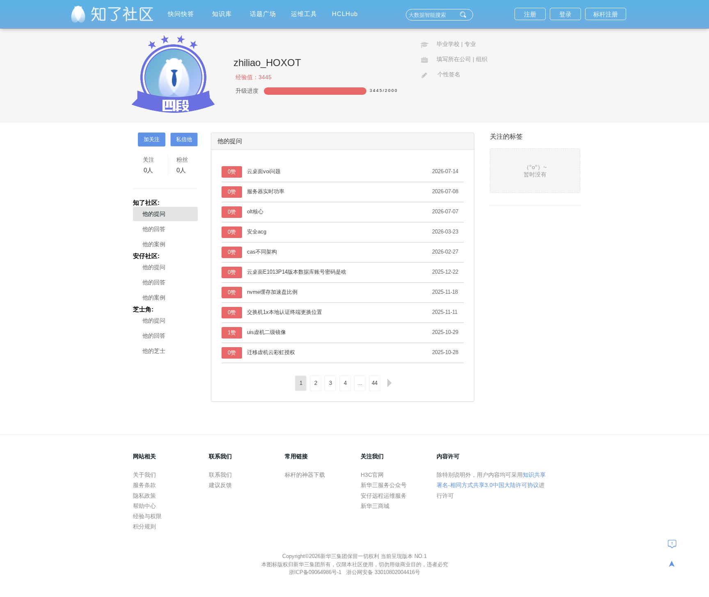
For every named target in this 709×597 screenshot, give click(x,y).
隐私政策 (144, 495)
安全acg (256, 232)
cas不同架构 (262, 252)
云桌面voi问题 (264, 171)
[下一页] (389, 383)
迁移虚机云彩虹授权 (271, 352)
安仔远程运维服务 (384, 495)
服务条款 (144, 485)
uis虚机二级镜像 (266, 332)
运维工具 (304, 13)
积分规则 (144, 526)
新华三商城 (375, 506)
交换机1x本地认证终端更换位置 (284, 312)
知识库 (222, 13)
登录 (565, 14)
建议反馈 (220, 485)
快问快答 (181, 13)
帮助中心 (144, 506)
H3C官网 (372, 474)
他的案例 (153, 244)
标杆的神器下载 (305, 474)
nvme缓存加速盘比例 (272, 292)
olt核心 (255, 211)
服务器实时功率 (265, 191)
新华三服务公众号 (384, 485)
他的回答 (153, 229)
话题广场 (263, 13)
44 (374, 383)
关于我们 (144, 474)
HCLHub (345, 13)
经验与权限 (147, 516)
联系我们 (220, 474)
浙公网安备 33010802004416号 (383, 572)
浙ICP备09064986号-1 (316, 572)
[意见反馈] (672, 543)
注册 (530, 14)
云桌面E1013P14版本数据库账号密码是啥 (296, 272)
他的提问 (153, 213)
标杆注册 (605, 14)
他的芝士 (153, 351)
